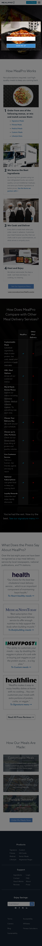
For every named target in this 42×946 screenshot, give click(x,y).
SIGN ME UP (21, 46)
